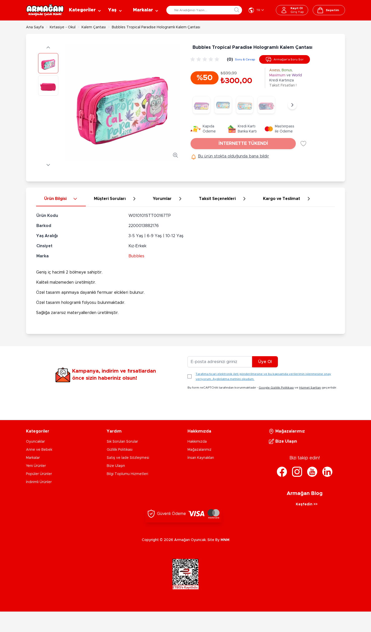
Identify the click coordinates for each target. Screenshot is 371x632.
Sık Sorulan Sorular (122, 441)
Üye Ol (265, 362)
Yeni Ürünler (36, 466)
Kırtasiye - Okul (62, 27)
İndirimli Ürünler (39, 482)
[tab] (61, 199)
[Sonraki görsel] (48, 164)
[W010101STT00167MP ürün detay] (201, 105)
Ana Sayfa (35, 27)
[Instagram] (297, 472)
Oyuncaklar (35, 441)
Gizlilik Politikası (119, 450)
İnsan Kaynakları (201, 458)
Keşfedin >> (306, 504)
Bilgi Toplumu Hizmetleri (127, 474)
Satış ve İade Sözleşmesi (128, 458)
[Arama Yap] (237, 10)
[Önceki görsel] (48, 47)
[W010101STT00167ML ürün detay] (223, 105)
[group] (206, 59)
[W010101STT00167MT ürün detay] (245, 105)
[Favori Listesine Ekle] (303, 143)
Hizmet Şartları (310, 387)
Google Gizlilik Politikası (276, 387)
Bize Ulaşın (116, 466)
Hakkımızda (197, 441)
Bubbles (136, 256)
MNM (225, 540)
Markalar (33, 458)
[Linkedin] (327, 472)
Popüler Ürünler (39, 474)
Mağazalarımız (199, 450)
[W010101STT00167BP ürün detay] (266, 105)
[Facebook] (282, 472)
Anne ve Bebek (39, 450)
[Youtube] (312, 472)
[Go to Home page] (45, 10)
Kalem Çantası (94, 27)
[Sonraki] (292, 104)
